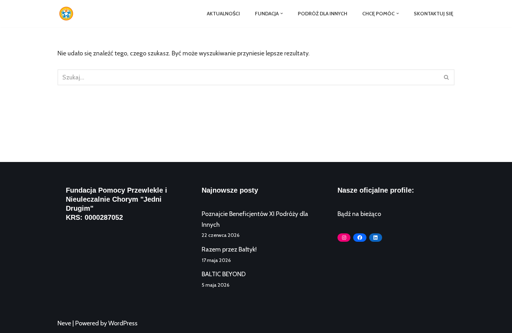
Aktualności (223, 13)
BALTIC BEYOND (224, 274)
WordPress (123, 323)
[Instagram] (344, 237)
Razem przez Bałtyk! (229, 249)
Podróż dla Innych (322, 13)
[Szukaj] (447, 77)
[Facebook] (359, 237)
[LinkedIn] (375, 237)
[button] (281, 13)
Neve (64, 323)
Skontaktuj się (433, 13)
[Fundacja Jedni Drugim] (67, 13)
